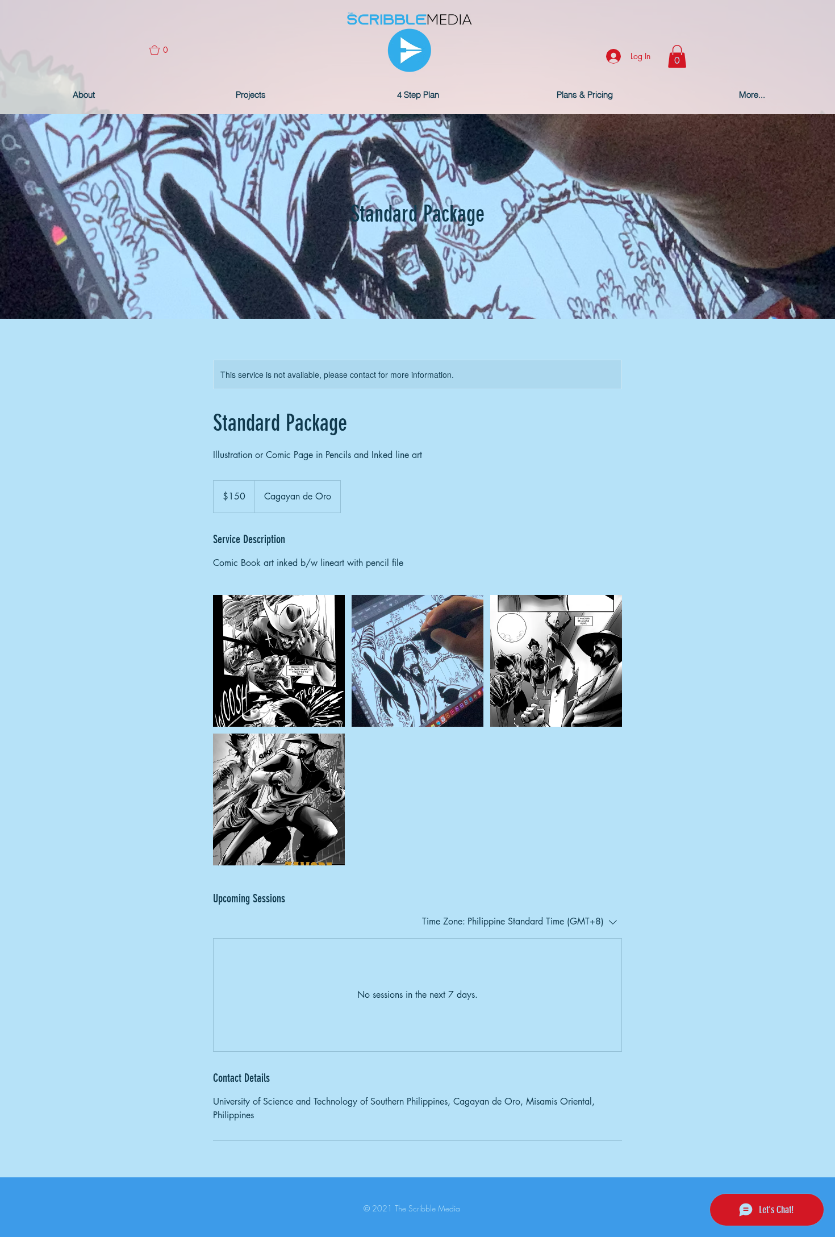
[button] (163, 50)
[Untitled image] (279, 661)
